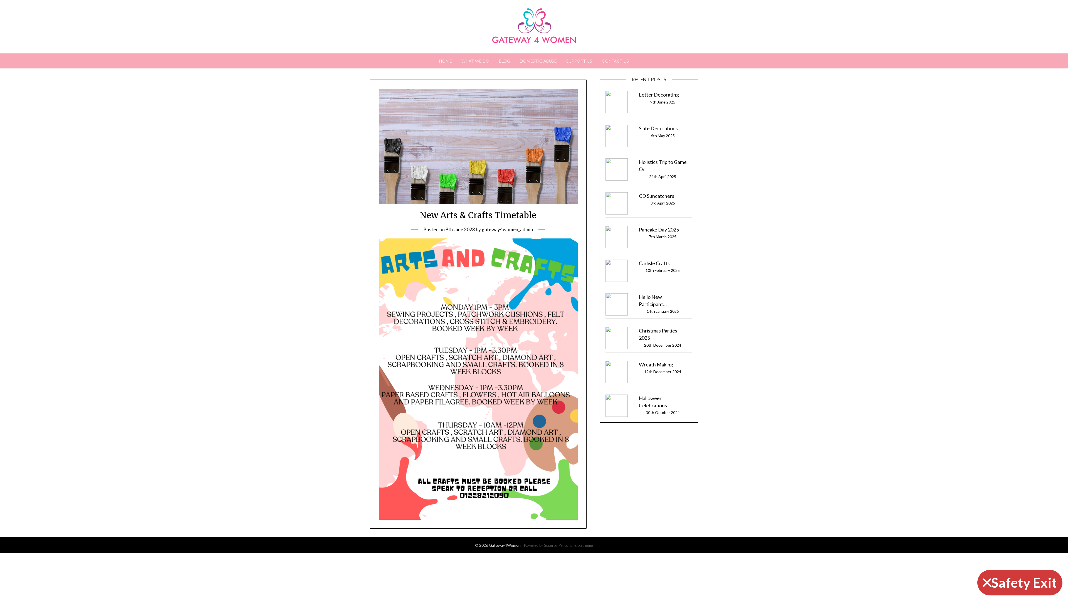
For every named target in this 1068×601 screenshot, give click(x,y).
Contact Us (615, 60)
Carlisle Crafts (654, 263)
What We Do (475, 60)
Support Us (579, 60)
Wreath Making (656, 364)
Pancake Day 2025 (659, 229)
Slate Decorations (658, 128)
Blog (504, 60)
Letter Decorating (659, 95)
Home (445, 60)
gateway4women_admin (507, 229)
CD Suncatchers (656, 196)
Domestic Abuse (538, 60)
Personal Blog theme (575, 545)
